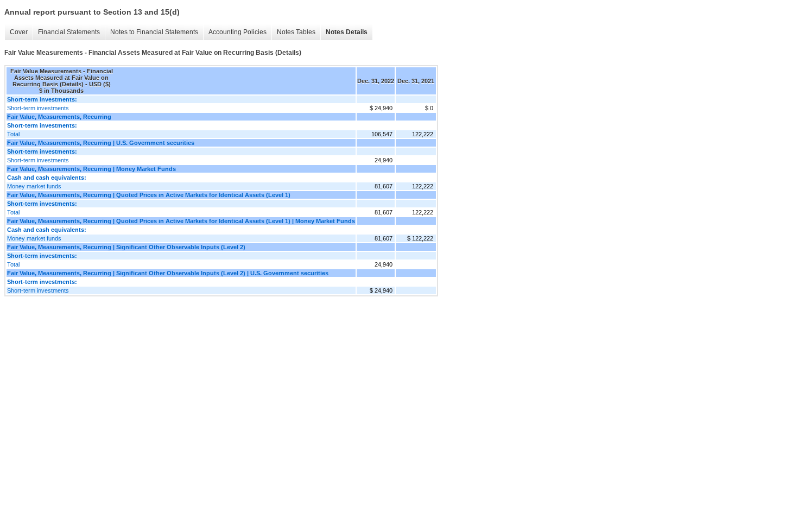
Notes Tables (296, 32)
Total (13, 134)
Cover (19, 32)
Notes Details (347, 32)
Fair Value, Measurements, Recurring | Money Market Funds (91, 169)
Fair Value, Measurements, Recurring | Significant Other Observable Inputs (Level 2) (126, 247)
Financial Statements (69, 32)
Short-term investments (38, 108)
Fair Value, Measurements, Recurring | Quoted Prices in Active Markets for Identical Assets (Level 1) (148, 195)
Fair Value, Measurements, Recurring (59, 116)
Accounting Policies (237, 32)
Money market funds (34, 186)
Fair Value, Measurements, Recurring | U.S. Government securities (100, 143)
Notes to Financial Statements (154, 32)
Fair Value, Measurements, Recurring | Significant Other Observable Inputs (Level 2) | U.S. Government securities (167, 273)
